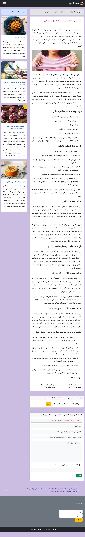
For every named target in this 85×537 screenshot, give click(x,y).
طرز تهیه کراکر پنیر (20, 37)
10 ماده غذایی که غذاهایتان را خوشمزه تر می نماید (14, 83)
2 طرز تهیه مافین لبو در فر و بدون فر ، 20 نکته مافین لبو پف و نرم (14, 127)
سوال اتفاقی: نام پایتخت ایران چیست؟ (68, 465)
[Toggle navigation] (4, 3)
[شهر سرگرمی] (76, 3)
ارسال (79, 475)
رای (48, 403)
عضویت (78, 519)
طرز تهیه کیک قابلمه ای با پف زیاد (15, 182)
